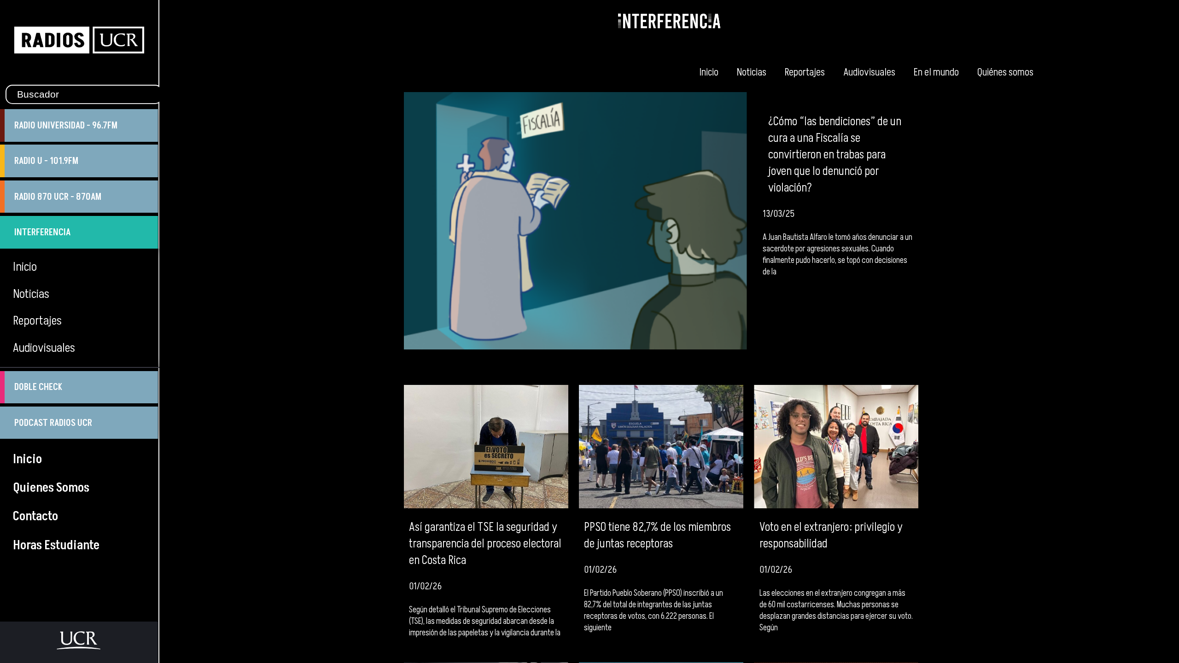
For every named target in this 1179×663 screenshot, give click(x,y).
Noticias (751, 72)
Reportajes (805, 72)
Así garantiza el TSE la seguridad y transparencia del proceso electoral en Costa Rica (485, 544)
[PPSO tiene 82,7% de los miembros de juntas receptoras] (661, 446)
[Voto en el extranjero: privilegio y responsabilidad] (836, 446)
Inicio (708, 72)
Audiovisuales (869, 72)
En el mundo (936, 72)
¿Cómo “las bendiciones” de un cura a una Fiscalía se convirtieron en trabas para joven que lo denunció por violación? (834, 154)
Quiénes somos (1005, 72)
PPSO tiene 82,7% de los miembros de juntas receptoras (657, 535)
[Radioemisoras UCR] (79, 75)
